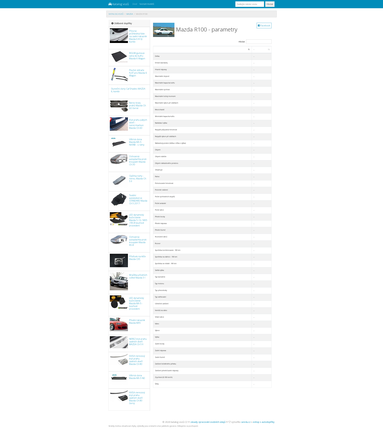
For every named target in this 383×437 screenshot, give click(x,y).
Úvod (134, 4)
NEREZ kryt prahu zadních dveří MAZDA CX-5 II (138, 341)
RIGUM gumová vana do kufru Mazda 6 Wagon (137, 55)
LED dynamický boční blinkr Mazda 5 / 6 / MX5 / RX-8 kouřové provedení (138, 220)
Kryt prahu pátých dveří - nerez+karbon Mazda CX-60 (138, 123)
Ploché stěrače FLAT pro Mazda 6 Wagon (138, 73)
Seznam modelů (146, 4)
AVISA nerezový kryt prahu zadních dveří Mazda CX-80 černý (137, 398)
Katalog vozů (120, 4)
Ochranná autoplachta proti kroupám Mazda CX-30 (137, 160)
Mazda (129, 14)
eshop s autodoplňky (264, 421)
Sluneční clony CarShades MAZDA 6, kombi (128, 90)
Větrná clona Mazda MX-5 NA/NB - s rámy (136, 142)
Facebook (265, 25)
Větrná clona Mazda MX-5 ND (137, 377)
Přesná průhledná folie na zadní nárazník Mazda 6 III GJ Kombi (138, 36)
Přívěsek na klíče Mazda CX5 (137, 257)
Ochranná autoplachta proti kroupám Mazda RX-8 (137, 240)
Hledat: (242, 41)
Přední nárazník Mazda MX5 (137, 321)
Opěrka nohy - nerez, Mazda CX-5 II (138, 178)
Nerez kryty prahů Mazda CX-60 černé (137, 105)
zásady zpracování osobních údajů (207, 421)
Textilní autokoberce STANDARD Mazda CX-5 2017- (138, 199)
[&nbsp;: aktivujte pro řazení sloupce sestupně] (202, 49)
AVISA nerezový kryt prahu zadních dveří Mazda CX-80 (137, 359)
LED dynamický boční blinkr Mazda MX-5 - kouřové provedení (136, 303)
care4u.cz (246, 421)
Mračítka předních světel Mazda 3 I (138, 276)
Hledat (270, 4)
